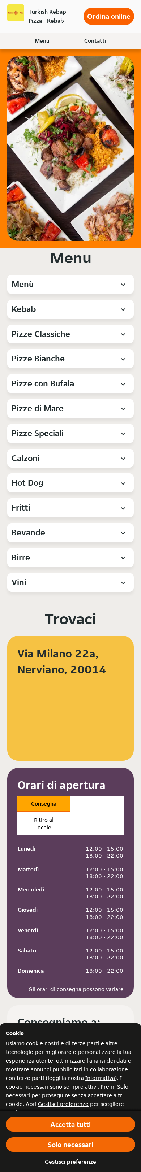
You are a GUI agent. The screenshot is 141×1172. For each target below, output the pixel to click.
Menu (42, 40)
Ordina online (109, 16)
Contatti (95, 40)
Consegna (43, 803)
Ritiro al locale (44, 823)
